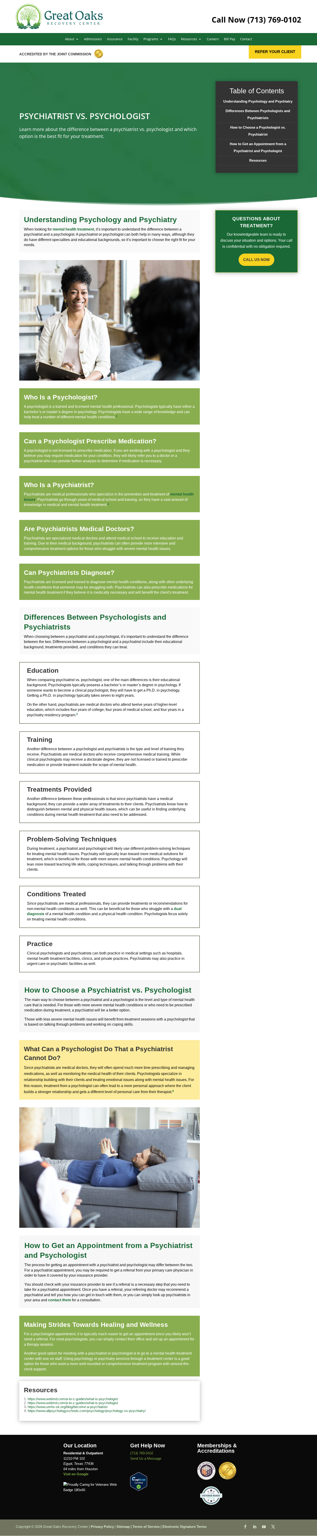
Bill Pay (229, 39)
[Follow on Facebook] (245, 1526)
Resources (258, 160)
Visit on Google (75, 1474)
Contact (246, 39)
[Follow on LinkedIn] (254, 1526)
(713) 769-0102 (274, 19)
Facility (133, 39)
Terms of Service (146, 1527)
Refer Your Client (275, 52)
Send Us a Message (145, 1458)
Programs (150, 39)
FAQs (172, 39)
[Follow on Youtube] (264, 1526)
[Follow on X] (273, 1526)
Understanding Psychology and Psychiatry (257, 101)
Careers (213, 39)
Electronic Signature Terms (184, 1527)
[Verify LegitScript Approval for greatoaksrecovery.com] (138, 1489)
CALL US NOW (256, 260)
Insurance (115, 39)
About (69, 39)
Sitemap (123, 1527)
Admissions (93, 39)
